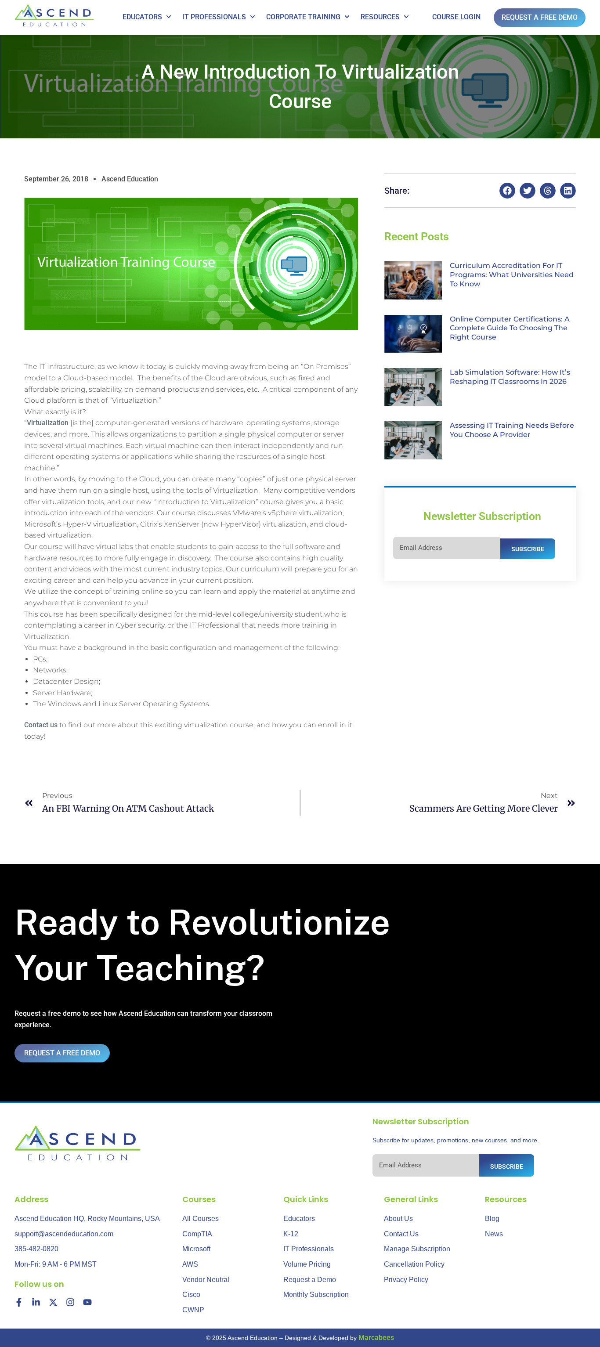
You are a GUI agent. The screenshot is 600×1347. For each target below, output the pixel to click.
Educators (142, 17)
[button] (507, 191)
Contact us (41, 725)
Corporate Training (303, 17)
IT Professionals (214, 17)
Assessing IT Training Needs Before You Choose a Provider (512, 430)
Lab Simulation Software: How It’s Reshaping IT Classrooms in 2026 (510, 377)
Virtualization (48, 423)
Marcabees (376, 1337)
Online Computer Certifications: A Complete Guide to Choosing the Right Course (510, 328)
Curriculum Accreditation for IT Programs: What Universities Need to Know (512, 274)
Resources (380, 17)
